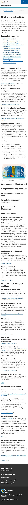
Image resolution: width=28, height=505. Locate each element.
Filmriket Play (4, 460)
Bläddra (3, 437)
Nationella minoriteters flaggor (11, 43)
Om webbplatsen (5, 477)
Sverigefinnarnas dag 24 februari (11, 50)
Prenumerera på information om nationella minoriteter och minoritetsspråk (12, 299)
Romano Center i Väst (6, 280)
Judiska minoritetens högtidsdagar (12, 56)
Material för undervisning (9, 63)
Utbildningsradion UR (6, 418)
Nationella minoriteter (7, 334)
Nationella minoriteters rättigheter (12, 41)
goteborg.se (4, 495)
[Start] (2, 11)
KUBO (2, 382)
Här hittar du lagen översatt (8, 343)
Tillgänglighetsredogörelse (8, 483)
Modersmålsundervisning (9, 39)
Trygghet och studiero (8, 10)
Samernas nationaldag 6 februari (11, 48)
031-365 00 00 (4, 501)
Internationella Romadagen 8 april (12, 52)
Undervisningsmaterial (7, 413)
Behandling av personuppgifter (9, 480)
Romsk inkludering (8, 59)
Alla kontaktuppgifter (6, 470)
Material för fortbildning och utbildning (13, 61)
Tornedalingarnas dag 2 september (12, 54)
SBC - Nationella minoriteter (8, 370)
